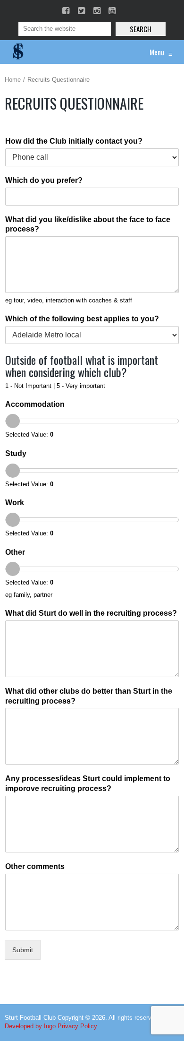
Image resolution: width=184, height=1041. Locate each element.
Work (14, 503)
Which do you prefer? (44, 180)
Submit (22, 950)
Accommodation (35, 404)
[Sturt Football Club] (17, 52)
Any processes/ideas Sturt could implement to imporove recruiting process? (87, 783)
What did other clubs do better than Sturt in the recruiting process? (88, 696)
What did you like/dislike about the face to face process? (87, 224)
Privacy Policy (77, 1026)
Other (15, 552)
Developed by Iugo (30, 1026)
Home (13, 79)
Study (15, 453)
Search (140, 29)
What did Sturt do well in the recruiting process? (91, 613)
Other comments (35, 866)
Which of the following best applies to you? (82, 319)
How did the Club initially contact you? (73, 141)
